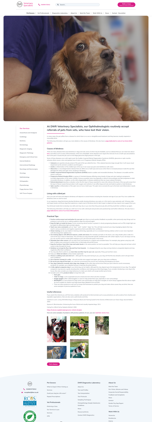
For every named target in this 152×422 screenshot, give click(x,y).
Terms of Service (114, 406)
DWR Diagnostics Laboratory (89, 383)
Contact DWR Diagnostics (86, 415)
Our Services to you (53, 409)
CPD (48, 416)
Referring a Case (52, 406)
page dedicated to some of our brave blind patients (63, 210)
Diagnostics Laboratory (60, 13)
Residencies (112, 418)
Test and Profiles (83, 390)
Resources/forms (83, 412)
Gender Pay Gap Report (116, 403)
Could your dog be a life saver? (56, 393)
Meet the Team (85, 13)
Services (49, 413)
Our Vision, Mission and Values (118, 389)
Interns (111, 421)
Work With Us (97, 13)
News (107, 13)
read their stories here (102, 313)
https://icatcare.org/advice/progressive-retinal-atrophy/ (64, 310)
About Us (74, 13)
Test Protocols (82, 396)
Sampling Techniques (84, 400)
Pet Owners (30, 13)
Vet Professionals (43, 13)
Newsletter (122, 13)
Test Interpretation (83, 393)
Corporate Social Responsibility (118, 392)
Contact (114, 13)
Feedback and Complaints (117, 395)
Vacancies (112, 415)
